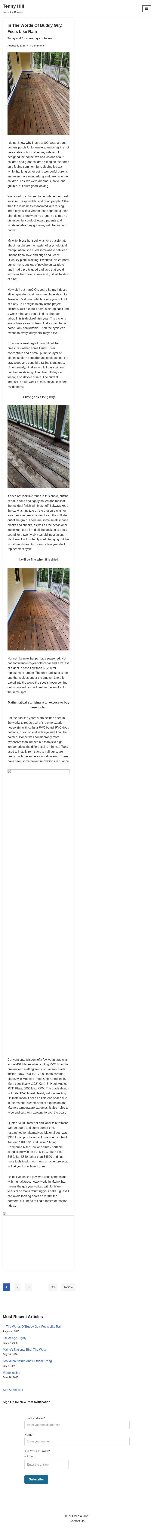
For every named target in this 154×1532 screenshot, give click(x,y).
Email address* (34, 1418)
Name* (29, 1434)
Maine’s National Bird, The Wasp (25, 1349)
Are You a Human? (37, 1453)
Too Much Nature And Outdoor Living (27, 1361)
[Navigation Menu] (146, 8)
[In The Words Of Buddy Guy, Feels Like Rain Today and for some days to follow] (38, 1239)
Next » (68, 1287)
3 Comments (37, 45)
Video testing (11, 1372)
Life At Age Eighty (14, 1338)
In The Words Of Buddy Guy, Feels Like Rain (35, 31)
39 (53, 1287)
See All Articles (13, 1389)
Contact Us (77, 1521)
